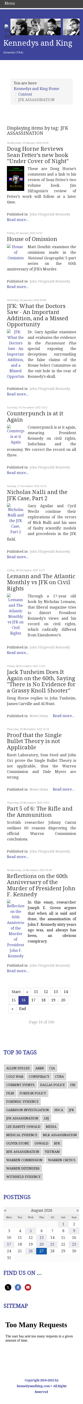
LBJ (46, 1118)
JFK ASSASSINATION (22, 1118)
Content (25, 94)
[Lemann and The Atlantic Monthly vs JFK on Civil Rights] (15, 614)
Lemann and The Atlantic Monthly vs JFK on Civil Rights (41, 582)
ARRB (39, 1068)
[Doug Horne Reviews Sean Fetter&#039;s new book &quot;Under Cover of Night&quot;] (15, 178)
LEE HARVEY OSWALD (23, 1126)
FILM (10, 1093)
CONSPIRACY (39, 1076)
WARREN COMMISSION (24, 1160)
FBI (72, 1085)
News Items (39, 716)
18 (43, 1000)
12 (46, 992)
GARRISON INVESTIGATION (27, 1110)
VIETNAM (52, 1152)
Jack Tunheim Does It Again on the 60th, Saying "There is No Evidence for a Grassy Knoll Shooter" (41, 681)
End (22, 1009)
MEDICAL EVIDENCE (21, 1135)
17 (33, 1000)
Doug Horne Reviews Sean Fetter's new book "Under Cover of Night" (38, 155)
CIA (52, 1068)
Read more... (18, 220)
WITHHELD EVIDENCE (23, 1177)
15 (14, 1000)
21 (52, 1244)
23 (74, 1244)
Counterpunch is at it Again (35, 416)
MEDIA (51, 1126)
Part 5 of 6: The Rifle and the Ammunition (40, 811)
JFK (71, 1110)
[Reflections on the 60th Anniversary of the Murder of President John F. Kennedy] (15, 929)
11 (36, 992)
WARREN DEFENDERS (23, 1168)
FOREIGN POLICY (33, 1093)
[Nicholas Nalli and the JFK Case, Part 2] (15, 519)
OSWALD (41, 1143)
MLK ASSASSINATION (60, 1135)
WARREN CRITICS (61, 1160)
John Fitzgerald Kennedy (50, 214)
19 (53, 1000)
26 (31, 1251)
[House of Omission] (15, 252)
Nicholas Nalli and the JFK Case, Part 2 (37, 495)
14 (66, 992)
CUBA (59, 1076)
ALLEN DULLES (18, 1068)
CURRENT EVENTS (20, 1085)
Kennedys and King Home (36, 89)
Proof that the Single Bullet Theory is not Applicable (34, 741)
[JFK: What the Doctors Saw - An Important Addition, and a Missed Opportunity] (15, 354)
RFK (57, 1143)
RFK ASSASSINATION (22, 1152)
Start (16, 992)
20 (63, 1000)
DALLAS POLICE (52, 1085)
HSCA (58, 1110)
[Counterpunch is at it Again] (15, 435)
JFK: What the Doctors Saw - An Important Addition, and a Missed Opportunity (37, 315)
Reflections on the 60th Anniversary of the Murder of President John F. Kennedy (41, 885)
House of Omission (32, 239)
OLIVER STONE (17, 1143)
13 (56, 992)
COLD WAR (14, 1076)
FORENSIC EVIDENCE (22, 1101)
